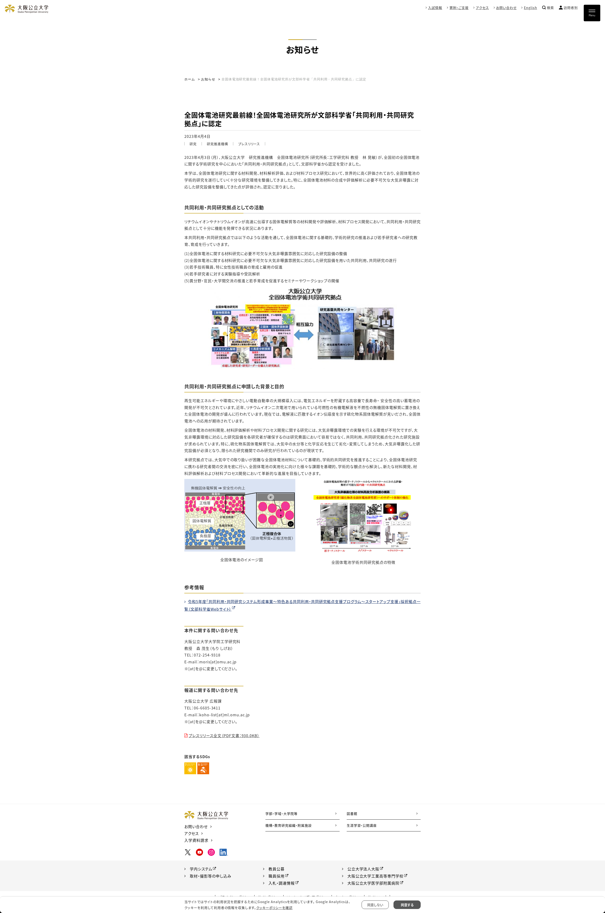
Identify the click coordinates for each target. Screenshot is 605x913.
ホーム (189, 79)
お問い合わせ (506, 7)
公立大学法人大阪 (363, 869)
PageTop (586, 888)
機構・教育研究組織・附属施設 (288, 825)
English (530, 7)
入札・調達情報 (281, 883)
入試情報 (435, 7)
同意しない (375, 904)
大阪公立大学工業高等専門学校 (375, 876)
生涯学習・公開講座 (362, 825)
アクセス (482, 7)
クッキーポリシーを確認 (274, 907)
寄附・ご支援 (459, 7)
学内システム (201, 869)
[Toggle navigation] (592, 13)
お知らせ (208, 79)
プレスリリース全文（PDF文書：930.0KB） (224, 735)
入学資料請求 (196, 840)
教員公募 (276, 869)
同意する (407, 904)
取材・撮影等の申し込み (210, 876)
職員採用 (276, 876)
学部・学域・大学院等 (281, 813)
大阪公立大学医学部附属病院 (373, 883)
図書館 (352, 813)
